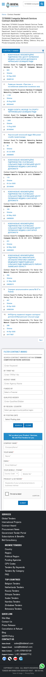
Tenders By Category (14, 570)
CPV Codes (10, 563)
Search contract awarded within (22, 358)
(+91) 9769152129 (23, 650)
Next (41, 340)
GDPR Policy (8, 635)
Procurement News (10, 529)
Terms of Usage (17, 673)
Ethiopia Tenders (12, 594)
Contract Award (11, 51)
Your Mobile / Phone (13, 470)
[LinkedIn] (21, 658)
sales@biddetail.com (23, 643)
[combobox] (23, 392)
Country (8, 549)
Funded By (8, 388)
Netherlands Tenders (14, 587)
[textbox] (23, 392)
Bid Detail (39, 671)
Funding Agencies (13, 559)
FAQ (7, 574)
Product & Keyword (13, 479)
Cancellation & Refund (12, 628)
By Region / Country (13, 406)
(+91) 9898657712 (23, 654)
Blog (4, 632)
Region (8, 552)
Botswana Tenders (13, 608)
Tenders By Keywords (15, 567)
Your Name (9, 452)
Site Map (6, 617)
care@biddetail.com (23, 646)
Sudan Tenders (12, 597)
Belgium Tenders (12, 583)
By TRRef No (9, 371)
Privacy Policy (29, 673)
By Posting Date (11, 415)
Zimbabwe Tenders (13, 605)
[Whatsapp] (42, 666)
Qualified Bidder (11, 397)
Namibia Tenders (12, 601)
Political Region (12, 556)
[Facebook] (4, 658)
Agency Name (10, 379)
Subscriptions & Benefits (13, 536)
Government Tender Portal (14, 532)
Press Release (8, 625)
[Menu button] (4, 4)
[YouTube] (15, 658)
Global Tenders (9, 518)
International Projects (11, 521)
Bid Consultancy (9, 539)
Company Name (10, 443)
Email (6, 461)
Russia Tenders (12, 590)
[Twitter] (10, 658)
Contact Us (7, 621)
